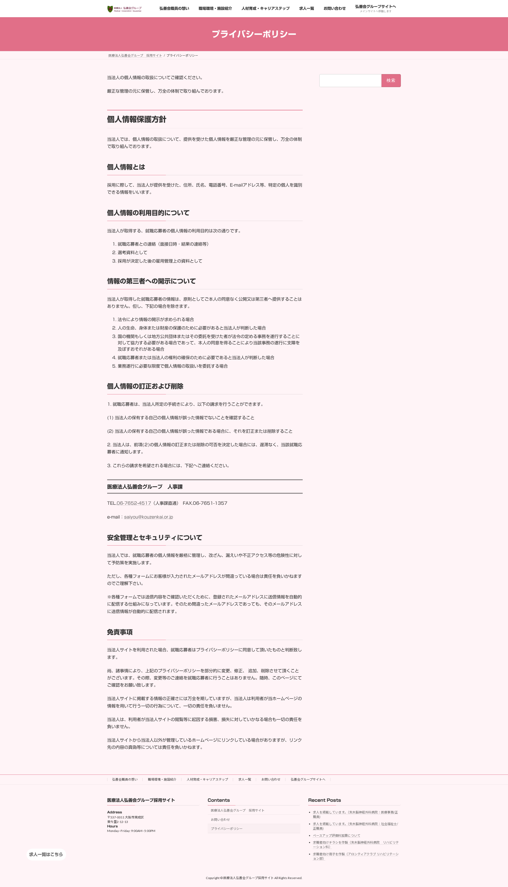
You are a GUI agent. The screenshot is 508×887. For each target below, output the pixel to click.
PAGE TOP (491, 855)
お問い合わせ (270, 779)
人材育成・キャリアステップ (207, 779)
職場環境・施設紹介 (162, 779)
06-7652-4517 (134, 503)
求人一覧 (244, 779)
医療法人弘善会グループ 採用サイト (238, 810)
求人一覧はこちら (46, 854)
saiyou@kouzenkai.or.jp (148, 517)
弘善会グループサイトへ (308, 779)
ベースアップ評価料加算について (336, 835)
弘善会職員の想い (125, 779)
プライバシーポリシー (227, 829)
